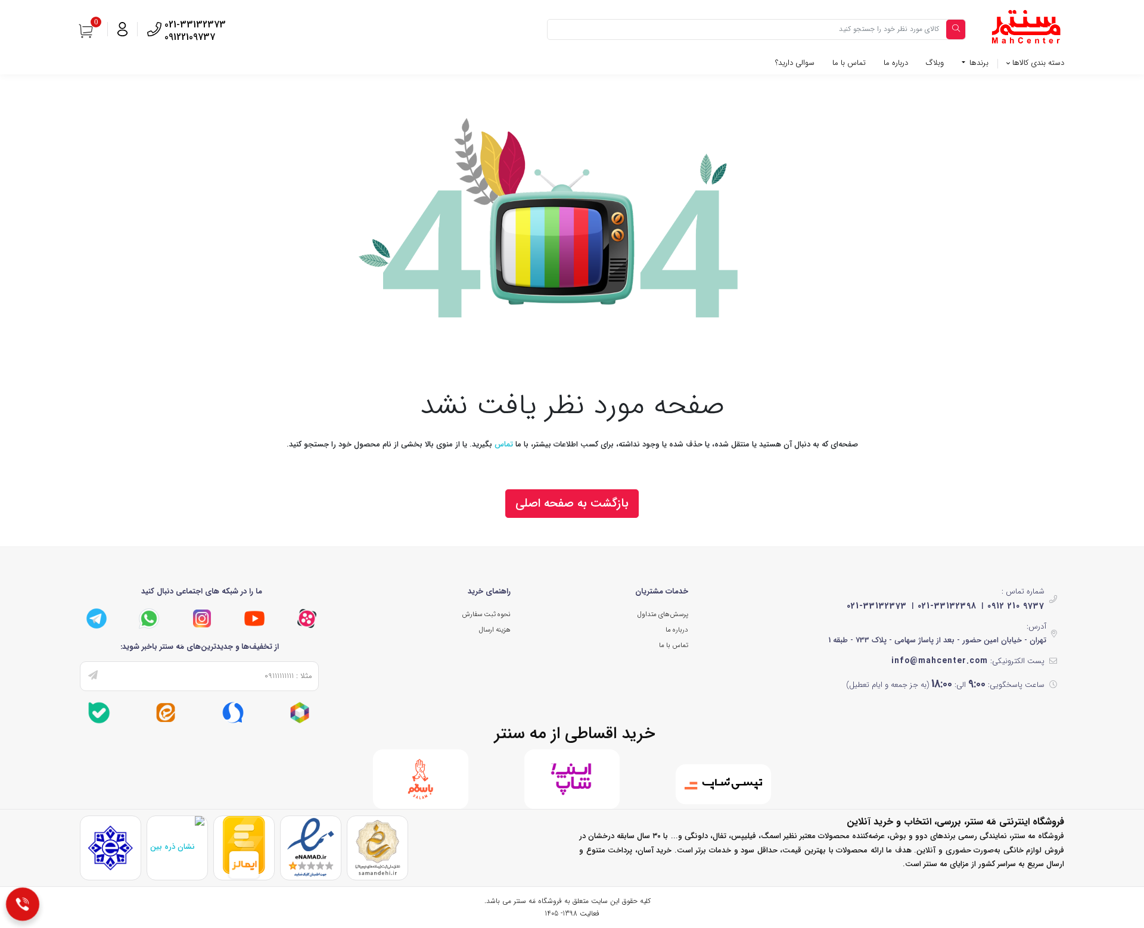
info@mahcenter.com (939, 660)
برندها (977, 63)
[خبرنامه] (92, 676)
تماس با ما (849, 63)
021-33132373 (877, 606)
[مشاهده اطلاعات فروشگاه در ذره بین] (177, 846)
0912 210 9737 (1015, 606)
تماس (504, 444)
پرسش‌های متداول (663, 614)
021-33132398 (947, 606)
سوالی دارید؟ (795, 63)
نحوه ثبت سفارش (486, 614)
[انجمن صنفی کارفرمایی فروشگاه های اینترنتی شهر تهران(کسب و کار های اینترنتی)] (110, 847)
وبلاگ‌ (935, 63)
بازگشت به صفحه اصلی (572, 503)
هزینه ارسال (495, 629)
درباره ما (896, 63)
